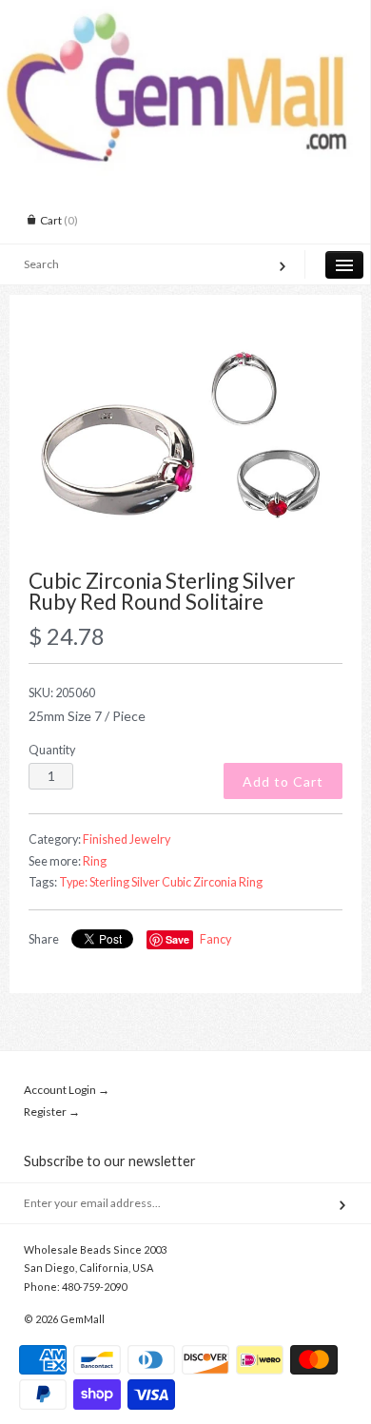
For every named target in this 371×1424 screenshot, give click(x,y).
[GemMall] (185, 17)
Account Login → (66, 1090)
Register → (52, 1111)
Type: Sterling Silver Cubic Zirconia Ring (161, 882)
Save (177, 939)
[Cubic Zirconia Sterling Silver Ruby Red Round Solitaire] (185, 442)
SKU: (62, 693)
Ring (95, 861)
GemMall (82, 1319)
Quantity (52, 750)
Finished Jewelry (126, 839)
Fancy (215, 939)
